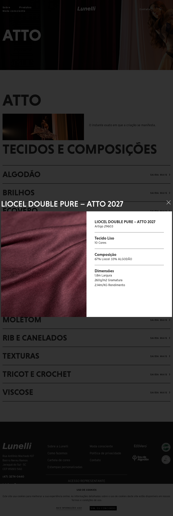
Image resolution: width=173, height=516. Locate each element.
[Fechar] (168, 202)
